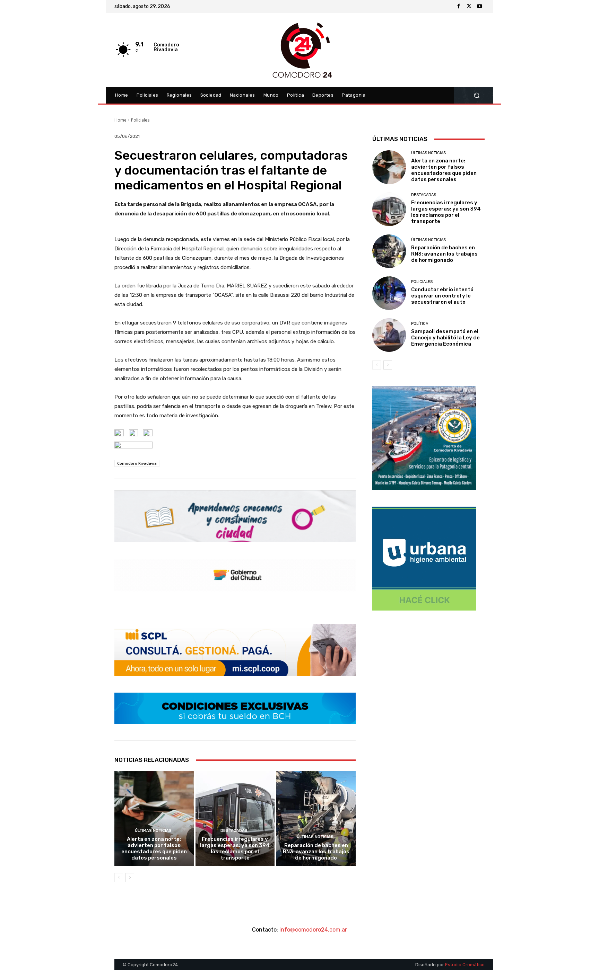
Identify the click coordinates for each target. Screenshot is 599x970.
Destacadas (234, 831)
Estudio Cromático (465, 964)
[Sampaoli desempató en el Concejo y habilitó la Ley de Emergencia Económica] (389, 335)
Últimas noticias (153, 831)
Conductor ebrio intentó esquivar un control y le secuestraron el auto (442, 295)
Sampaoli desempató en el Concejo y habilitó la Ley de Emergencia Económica (445, 337)
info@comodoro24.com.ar (313, 929)
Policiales (140, 120)
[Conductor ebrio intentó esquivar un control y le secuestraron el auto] (389, 293)
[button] (476, 95)
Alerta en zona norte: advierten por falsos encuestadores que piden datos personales (154, 848)
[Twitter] (469, 6)
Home (120, 120)
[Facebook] (458, 6)
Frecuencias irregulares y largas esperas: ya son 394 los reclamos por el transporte (235, 848)
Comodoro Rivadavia (137, 463)
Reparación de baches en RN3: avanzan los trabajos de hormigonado (316, 851)
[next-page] (129, 877)
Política (419, 324)
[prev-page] (118, 877)
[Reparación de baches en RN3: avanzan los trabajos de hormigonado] (316, 818)
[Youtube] (479, 6)
